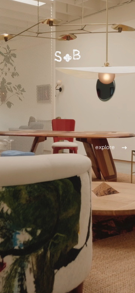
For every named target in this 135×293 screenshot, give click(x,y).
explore (105, 146)
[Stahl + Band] (67, 55)
